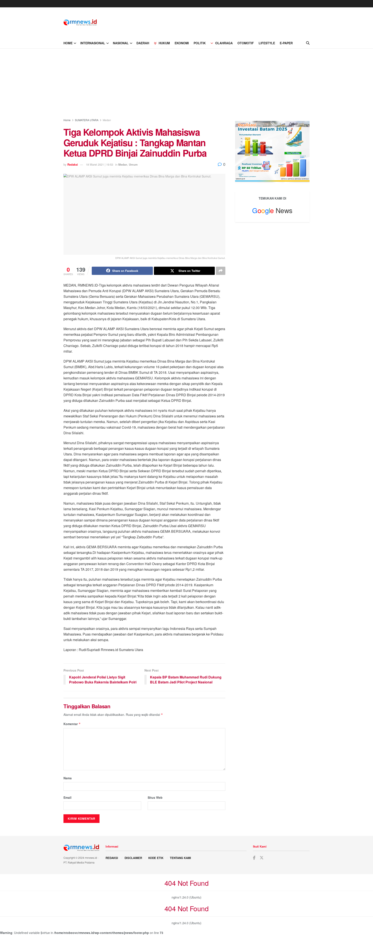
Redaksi (72, 164)
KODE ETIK (155, 858)
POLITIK (200, 43)
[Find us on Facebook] (254, 858)
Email (67, 797)
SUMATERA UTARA (86, 120)
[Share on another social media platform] (220, 271)
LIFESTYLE (267, 43)
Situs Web (155, 797)
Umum (133, 164)
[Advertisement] (186, 81)
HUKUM (164, 43)
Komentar (72, 724)
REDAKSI (112, 858)
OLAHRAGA (224, 43)
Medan (107, 120)
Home (67, 120)
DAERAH (142, 43)
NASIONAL (121, 43)
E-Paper (286, 43)
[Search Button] (308, 43)
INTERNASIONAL (92, 43)
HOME (68, 43)
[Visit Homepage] (80, 22)
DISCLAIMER (133, 858)
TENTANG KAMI (180, 858)
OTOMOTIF (245, 43)
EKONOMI (182, 43)
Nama (67, 778)
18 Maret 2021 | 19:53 (99, 164)
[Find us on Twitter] (262, 857)
